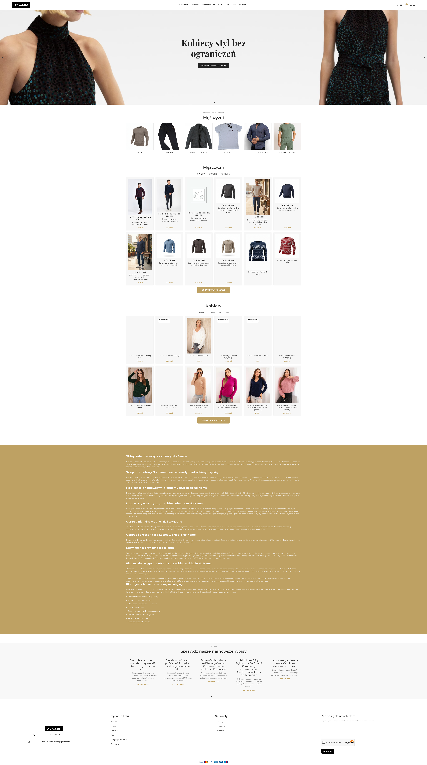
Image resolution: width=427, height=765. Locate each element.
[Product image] (140, 197)
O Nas (113, 726)
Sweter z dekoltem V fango (169, 356)
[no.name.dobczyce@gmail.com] (29, 742)
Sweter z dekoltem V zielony (258, 356)
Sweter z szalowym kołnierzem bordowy (140, 223)
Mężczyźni (221, 726)
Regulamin (115, 744)
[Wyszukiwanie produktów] (401, 5)
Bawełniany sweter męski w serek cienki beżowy (228, 264)
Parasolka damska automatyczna (141, 615)
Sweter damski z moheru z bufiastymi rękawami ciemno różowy (287, 407)
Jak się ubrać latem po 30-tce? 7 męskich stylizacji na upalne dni (178, 665)
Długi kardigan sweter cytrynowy (228, 357)
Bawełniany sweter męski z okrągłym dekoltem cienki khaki (228, 210)
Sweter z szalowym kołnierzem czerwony (198, 219)
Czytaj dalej (143, 684)
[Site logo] (21, 5)
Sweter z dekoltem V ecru (199, 356)
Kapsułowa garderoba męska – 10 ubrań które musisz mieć (284, 663)
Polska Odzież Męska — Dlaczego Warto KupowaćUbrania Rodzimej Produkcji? (213, 665)
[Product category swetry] (139, 138)
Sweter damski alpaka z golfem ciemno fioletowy (228, 406)
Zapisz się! (328, 751)
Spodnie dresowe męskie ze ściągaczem (144, 611)
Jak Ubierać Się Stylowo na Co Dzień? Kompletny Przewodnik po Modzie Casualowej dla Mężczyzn (249, 668)
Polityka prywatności (119, 740)
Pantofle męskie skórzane (138, 618)
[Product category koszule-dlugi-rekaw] (257, 138)
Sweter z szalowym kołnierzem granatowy (169, 220)
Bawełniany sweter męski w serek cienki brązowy (199, 264)
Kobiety (220, 722)
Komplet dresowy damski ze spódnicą (143, 597)
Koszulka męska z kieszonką (139, 622)
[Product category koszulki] (228, 138)
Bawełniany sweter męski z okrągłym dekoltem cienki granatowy (287, 210)
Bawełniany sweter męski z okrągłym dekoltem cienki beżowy (257, 222)
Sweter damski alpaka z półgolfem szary (169, 406)
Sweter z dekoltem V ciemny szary (140, 357)
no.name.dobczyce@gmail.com (56, 742)
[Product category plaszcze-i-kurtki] (198, 138)
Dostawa (114, 731)
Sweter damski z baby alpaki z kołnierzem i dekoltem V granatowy (257, 407)
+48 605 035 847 (55, 735)
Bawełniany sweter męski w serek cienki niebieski (169, 264)
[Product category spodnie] (169, 138)
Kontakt (114, 722)
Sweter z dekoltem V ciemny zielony (140, 406)
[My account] (397, 5)
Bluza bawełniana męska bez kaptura (142, 604)
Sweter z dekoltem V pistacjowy (287, 357)
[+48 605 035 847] (34, 735)
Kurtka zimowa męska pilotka (139, 600)
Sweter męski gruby (136, 607)
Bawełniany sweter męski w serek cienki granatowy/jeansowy (140, 277)
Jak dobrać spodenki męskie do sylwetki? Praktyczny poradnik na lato (143, 665)
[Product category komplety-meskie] (287, 138)
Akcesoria (221, 731)
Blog (112, 735)
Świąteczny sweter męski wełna (258, 273)
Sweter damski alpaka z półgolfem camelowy (199, 406)
